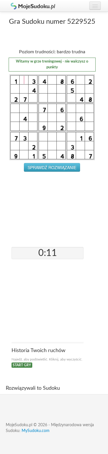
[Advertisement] (52, 208)
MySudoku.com (36, 431)
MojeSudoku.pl (30, 6)
